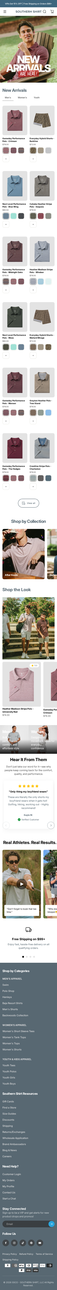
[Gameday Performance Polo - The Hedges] (14, 448)
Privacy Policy (9, 1254)
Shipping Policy (10, 1259)
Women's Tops (11, 1043)
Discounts (8, 1119)
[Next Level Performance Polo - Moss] (14, 317)
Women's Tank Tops (14, 1037)
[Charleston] (33, 478)
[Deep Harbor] (48, 478)
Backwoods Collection (15, 1015)
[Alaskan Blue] (40, 281)
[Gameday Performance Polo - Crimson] (14, 120)
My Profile (8, 1186)
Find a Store (9, 1107)
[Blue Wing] (5, 216)
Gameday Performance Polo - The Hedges (13, 467)
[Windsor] (33, 281)
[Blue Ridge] (48, 216)
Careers (7, 1156)
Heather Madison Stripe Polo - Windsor (41, 270)
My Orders (8, 1180)
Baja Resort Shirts (12, 1003)
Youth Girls (8, 1077)
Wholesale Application (15, 1138)
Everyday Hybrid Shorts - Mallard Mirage (42, 336)
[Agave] (40, 412)
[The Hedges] (5, 478)
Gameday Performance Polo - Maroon (13, 402)
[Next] (51, 825)
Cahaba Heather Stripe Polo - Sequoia (41, 205)
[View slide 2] (27, 957)
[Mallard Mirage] (33, 347)
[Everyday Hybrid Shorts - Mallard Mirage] (42, 317)
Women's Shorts (12, 1049)
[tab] (8, 98)
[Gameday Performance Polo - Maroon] (14, 382)
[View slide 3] (30, 957)
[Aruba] (13, 216)
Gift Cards (8, 1101)
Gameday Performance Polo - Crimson (13, 139)
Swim (5, 984)
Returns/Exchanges (13, 1131)
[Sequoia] (33, 216)
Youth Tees (8, 1065)
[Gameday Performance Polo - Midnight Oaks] (14, 251)
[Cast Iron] (21, 216)
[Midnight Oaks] (21, 150)
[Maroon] (13, 150)
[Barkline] (33, 150)
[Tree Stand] (33, 412)
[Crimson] (5, 150)
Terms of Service (44, 1254)
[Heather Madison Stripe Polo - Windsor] (42, 251)
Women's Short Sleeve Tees (18, 1031)
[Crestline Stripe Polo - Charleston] (42, 448)
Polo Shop (8, 990)
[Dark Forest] (40, 478)
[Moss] (5, 347)
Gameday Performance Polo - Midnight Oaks (13, 270)
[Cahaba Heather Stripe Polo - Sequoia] (42, 186)
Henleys (7, 997)
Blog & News (9, 1150)
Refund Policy (26, 1254)
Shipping (7, 1125)
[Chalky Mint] (48, 281)
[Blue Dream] (48, 412)
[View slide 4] (34, 957)
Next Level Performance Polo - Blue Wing (14, 205)
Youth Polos (9, 1071)
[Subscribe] (51, 1224)
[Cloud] (48, 150)
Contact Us (8, 1192)
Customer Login (11, 1174)
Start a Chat (9, 1198)
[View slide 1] (23, 957)
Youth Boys (9, 1083)
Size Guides (9, 1113)
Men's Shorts (10, 1009)
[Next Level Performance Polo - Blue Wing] (14, 186)
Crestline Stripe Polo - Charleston (40, 467)
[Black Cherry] (40, 216)
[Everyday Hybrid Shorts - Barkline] (42, 120)
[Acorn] (40, 150)
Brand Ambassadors (14, 1144)
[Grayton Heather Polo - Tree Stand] (42, 382)
